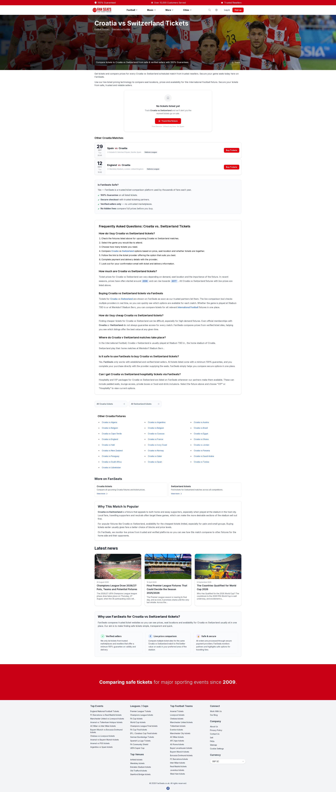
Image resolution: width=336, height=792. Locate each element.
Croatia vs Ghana (201, 439)
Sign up (238, 10)
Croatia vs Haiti (108, 445)
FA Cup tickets (136, 719)
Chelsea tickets (176, 719)
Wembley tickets (137, 763)
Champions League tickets (141, 715)
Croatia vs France (155, 439)
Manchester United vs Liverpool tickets (107, 719)
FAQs (212, 741)
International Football (121, 29)
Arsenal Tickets (176, 711)
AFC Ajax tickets (177, 741)
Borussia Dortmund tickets (181, 755)
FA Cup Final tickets (138, 730)
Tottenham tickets (177, 726)
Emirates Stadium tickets (140, 767)
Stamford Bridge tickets (140, 774)
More (168, 10)
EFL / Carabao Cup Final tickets (143, 733)
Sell (211, 737)
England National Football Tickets (104, 711)
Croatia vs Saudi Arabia (204, 456)
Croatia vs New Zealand (112, 450)
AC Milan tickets (177, 737)
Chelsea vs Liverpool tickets (102, 736)
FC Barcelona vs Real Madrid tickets (106, 715)
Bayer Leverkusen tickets (181, 748)
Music (150, 10)
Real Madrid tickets (178, 766)
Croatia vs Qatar (155, 456)
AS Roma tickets (177, 744)
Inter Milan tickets (177, 763)
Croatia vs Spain (155, 462)
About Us (214, 726)
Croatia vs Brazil (201, 428)
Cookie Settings (217, 748)
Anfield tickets (136, 760)
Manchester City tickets (180, 733)
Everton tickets (176, 730)
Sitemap (213, 745)
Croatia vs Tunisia (201, 462)
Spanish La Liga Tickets (140, 741)
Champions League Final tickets (144, 726)
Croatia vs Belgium (110, 428)
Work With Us (216, 711)
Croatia (107, 138)
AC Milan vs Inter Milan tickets (103, 726)
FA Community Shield (139, 744)
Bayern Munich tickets (179, 752)
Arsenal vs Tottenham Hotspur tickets (106, 722)
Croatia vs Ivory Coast (157, 445)
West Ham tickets (177, 774)
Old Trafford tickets (138, 771)
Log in (227, 10)
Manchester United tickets (181, 722)
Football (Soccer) (102, 29)
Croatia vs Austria (201, 422)
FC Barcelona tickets (179, 759)
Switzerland (128, 251)
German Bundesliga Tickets (142, 737)
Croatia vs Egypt (201, 433)
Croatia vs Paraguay (110, 456)
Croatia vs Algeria (109, 422)
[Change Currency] (216, 10)
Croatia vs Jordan (201, 445)
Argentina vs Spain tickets (101, 747)
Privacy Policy (216, 730)
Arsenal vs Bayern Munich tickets (104, 740)
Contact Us (214, 734)
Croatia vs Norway (156, 450)
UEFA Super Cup (137, 748)
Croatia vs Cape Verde (112, 433)
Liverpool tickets (177, 715)
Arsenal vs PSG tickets (100, 743)
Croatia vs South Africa (112, 462)
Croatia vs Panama (202, 450)
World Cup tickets (138, 722)
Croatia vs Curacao (156, 433)
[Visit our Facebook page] (168, 788)
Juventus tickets (177, 770)
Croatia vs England (110, 439)
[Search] (209, 10)
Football (131, 10)
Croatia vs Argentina (156, 422)
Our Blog (214, 715)
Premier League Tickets (140, 711)
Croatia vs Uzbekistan (111, 467)
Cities (186, 10)
